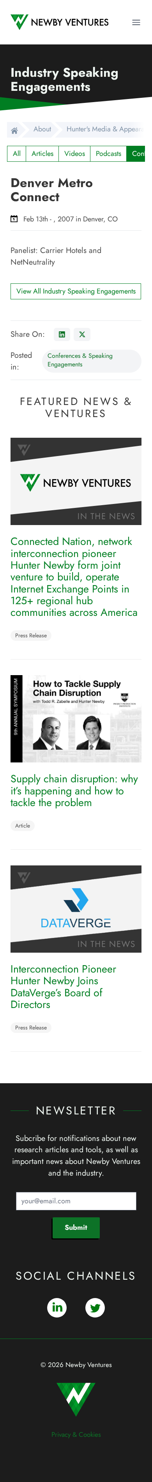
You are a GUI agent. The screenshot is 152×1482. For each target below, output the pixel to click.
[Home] (12, 130)
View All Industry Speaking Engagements (76, 291)
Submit (76, 1227)
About (42, 129)
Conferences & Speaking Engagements (80, 360)
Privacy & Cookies (76, 1434)
